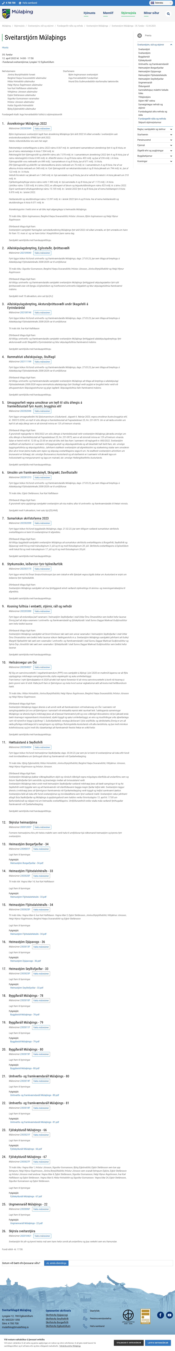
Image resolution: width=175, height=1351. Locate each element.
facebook (160, 1315)
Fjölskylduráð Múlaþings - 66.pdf (26, 1149)
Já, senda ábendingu (56, 1263)
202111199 (25, 361)
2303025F (25, 909)
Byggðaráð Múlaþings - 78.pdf (25, 1014)
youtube (169, 1315)
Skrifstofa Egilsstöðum (58, 1326)
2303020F (25, 875)
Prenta (148, 35)
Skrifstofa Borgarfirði (57, 1322)
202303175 (25, 568)
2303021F (25, 1134)
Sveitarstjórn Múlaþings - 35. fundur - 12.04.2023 (134, 26)
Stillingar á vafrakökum (129, 1343)
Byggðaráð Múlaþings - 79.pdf (25, 1041)
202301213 (25, 477)
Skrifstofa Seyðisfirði (57, 1318)
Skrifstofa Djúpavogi (57, 1315)
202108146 (25, 312)
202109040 (25, 253)
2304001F (25, 849)
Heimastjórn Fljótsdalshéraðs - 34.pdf (28, 934)
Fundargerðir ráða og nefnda (70, 26)
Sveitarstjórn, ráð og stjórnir (41, 26)
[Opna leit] (168, 14)
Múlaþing (6, 26)
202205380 (25, 611)
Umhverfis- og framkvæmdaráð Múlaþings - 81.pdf (34, 1122)
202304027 (25, 667)
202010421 (25, 1236)
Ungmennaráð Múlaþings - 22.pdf (26, 1223)
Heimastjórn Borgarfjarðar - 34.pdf (26, 863)
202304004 (25, 747)
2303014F (25, 1081)
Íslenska (159, 3)
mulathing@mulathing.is (15, 1327)
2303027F (25, 1161)
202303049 (25, 128)
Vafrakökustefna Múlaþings (70, 1346)
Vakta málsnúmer (42, 128)
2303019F (25, 1054)
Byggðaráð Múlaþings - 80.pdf (25, 1068)
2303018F (25, 1108)
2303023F (25, 973)
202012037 (25, 827)
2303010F (25, 1000)
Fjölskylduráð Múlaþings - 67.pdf (26, 1196)
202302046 (25, 411)
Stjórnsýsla (19, 26)
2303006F (25, 1209)
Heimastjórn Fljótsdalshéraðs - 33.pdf (28, 897)
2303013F (25, 946)
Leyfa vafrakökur (158, 1343)
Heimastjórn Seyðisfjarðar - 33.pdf (26, 987)
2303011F (25, 1027)
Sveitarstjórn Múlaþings (97, 26)
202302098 (25, 523)
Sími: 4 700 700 (10, 1323)
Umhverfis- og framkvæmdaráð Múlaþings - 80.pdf (34, 1095)
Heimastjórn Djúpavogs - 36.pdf (25, 961)
